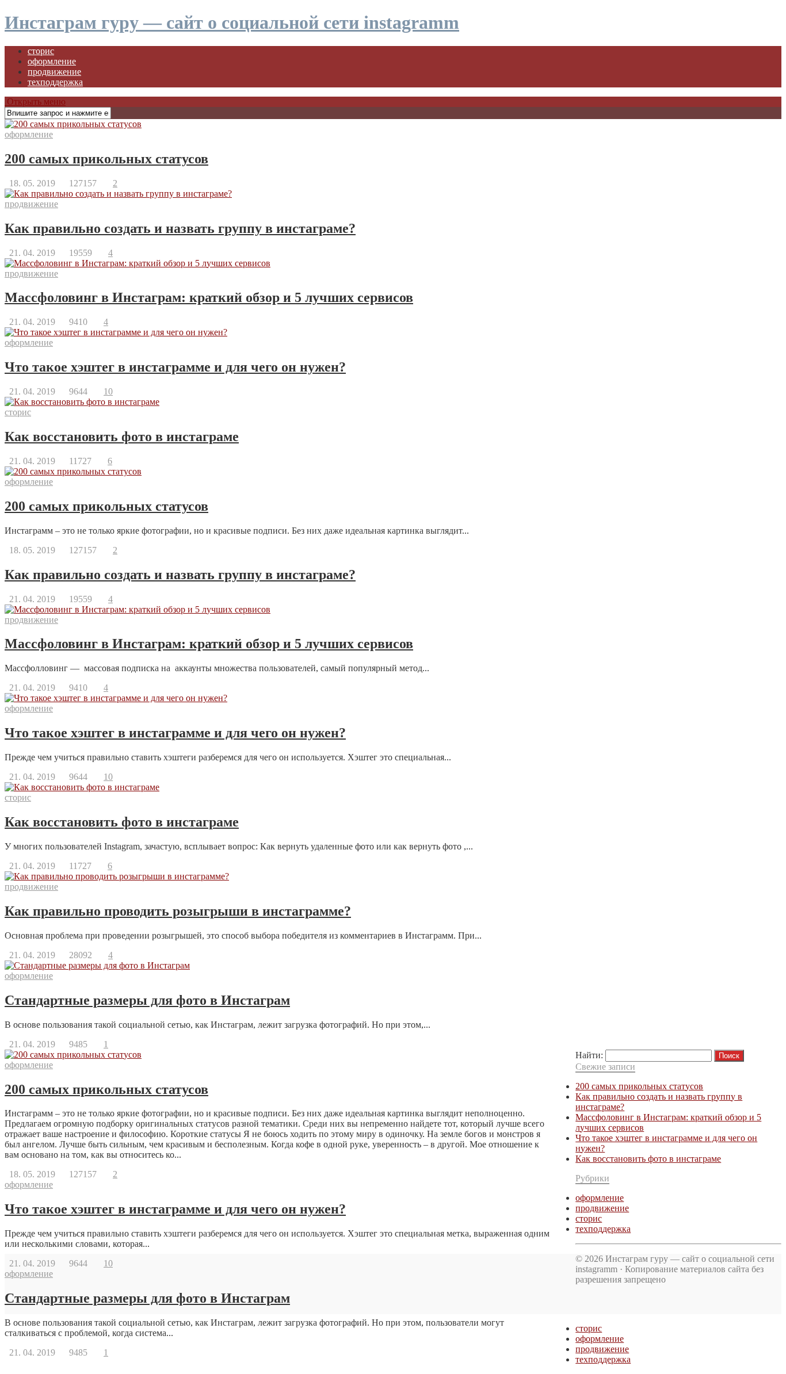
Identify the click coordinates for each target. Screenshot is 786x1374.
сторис (41, 51)
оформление (52, 61)
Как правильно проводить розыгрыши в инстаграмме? (178, 911)
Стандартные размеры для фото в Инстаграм (147, 1000)
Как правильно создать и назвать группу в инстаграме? (180, 228)
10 (108, 391)
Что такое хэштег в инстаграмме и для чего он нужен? (175, 366)
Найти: (589, 1055)
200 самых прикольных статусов (106, 158)
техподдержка (55, 82)
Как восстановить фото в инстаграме (122, 436)
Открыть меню (35, 101)
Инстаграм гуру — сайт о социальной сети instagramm (232, 22)
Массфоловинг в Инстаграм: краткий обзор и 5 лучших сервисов (209, 297)
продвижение (54, 71)
